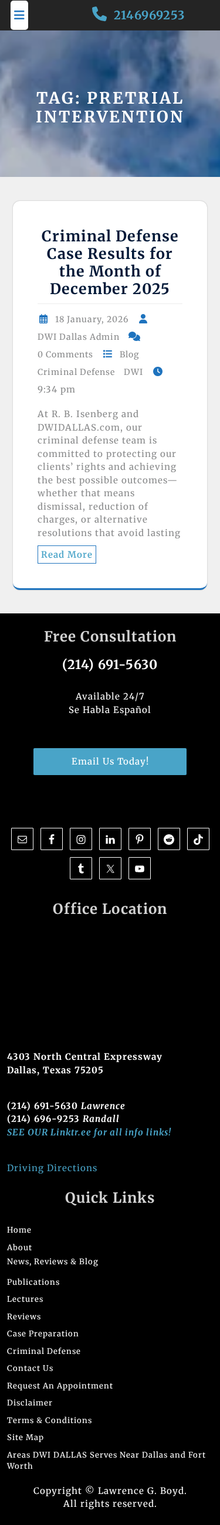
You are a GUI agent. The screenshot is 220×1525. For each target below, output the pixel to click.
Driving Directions (52, 1167)
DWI (133, 372)
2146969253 (149, 15)
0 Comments (65, 354)
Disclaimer (30, 1403)
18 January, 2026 (91, 319)
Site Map (25, 1437)
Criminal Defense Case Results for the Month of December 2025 (110, 262)
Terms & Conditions (49, 1420)
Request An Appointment (60, 1386)
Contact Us (30, 1368)
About (19, 1248)
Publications (33, 1282)
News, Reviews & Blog (53, 1262)
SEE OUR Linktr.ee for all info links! (89, 1132)
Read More (67, 554)
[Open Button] (19, 15)
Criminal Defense (76, 372)
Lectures (25, 1299)
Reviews (24, 1317)
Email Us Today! (110, 761)
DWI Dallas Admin (79, 337)
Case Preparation (43, 1334)
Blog (129, 354)
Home (19, 1230)
